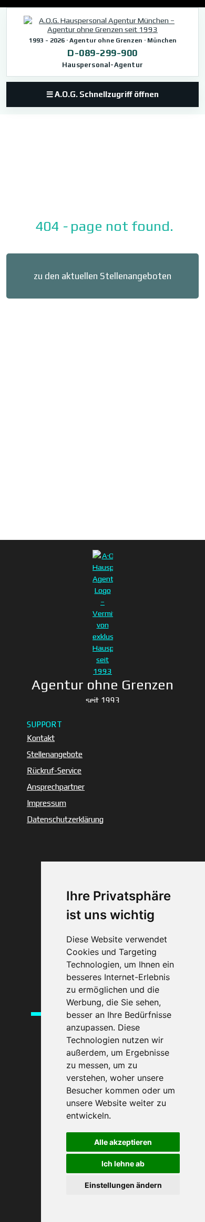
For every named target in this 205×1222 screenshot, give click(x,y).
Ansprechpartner (56, 786)
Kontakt (41, 738)
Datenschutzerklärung (65, 819)
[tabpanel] (102, 210)
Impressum (46, 803)
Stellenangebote (55, 754)
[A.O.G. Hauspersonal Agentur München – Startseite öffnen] (102, 25)
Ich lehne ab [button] (123, 1163)
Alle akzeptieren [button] (123, 1142)
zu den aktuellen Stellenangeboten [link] (102, 276)
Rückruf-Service (54, 770)
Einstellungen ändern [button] (123, 1185)
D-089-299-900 (102, 52)
